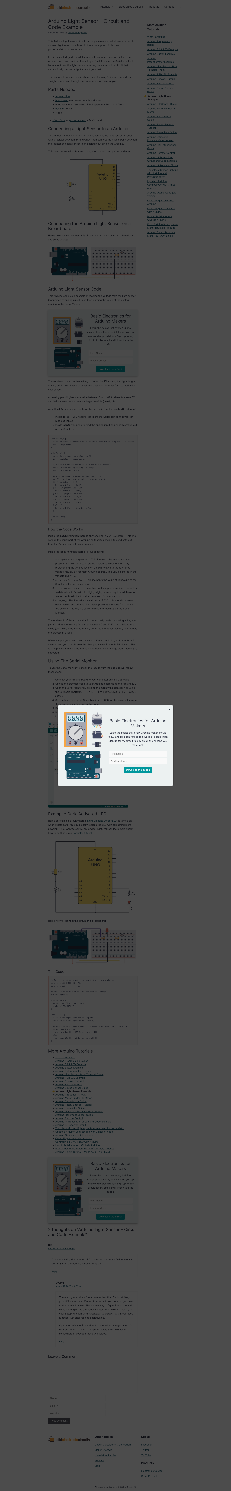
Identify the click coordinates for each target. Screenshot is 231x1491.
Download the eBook (138, 769)
